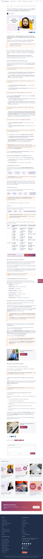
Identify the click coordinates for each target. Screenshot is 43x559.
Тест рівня (19, 1)
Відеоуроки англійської (5, 550)
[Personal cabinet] (38, 1)
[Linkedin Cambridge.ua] (28, 543)
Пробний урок (25, 1)
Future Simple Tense (14, 308)
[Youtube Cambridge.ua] (30, 543)
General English (16, 440)
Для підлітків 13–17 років (5, 542)
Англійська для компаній (5, 545)
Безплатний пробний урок (6, 531)
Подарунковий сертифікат (6, 529)
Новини (23, 529)
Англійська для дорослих (5, 540)
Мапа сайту (3, 534)
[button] (7, 436)
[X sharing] (31, 32)
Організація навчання (25, 523)
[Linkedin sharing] (32, 32)
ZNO (22, 440)
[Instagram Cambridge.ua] (26, 543)
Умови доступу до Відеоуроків (6, 523)
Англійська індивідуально (5, 548)
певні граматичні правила (31, 265)
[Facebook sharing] (29, 32)
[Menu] (40, 1)
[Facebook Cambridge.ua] (24, 543)
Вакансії (23, 531)
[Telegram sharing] (34, 32)
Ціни (2, 526)
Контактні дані (24, 521)
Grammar (20, 440)
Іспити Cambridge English (25, 534)
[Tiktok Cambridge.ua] (22, 543)
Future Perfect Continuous (17, 328)
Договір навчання (4, 521)
